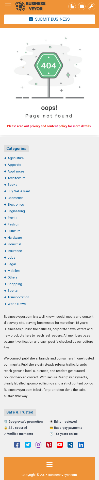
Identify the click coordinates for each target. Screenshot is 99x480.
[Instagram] (38, 445)
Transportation (18, 297)
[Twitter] (28, 445)
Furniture (14, 231)
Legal (12, 264)
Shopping (15, 284)
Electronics (16, 204)
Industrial (14, 244)
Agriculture (16, 158)
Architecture (16, 178)
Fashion (13, 224)
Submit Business (52, 19)
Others (12, 277)
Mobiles (14, 271)
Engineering (16, 211)
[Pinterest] (49, 445)
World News (17, 304)
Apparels (14, 165)
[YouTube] (60, 445)
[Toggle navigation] (8, 6)
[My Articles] (72, 6)
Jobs (11, 257)
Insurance (15, 251)
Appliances (16, 171)
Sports (13, 290)
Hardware (15, 237)
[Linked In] (81, 445)
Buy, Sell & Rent (19, 191)
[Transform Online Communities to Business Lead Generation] (32, 6)
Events (12, 218)
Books (12, 184)
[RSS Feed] (70, 445)
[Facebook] (17, 445)
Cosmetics (15, 198)
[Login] (91, 6)
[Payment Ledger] (82, 6)
